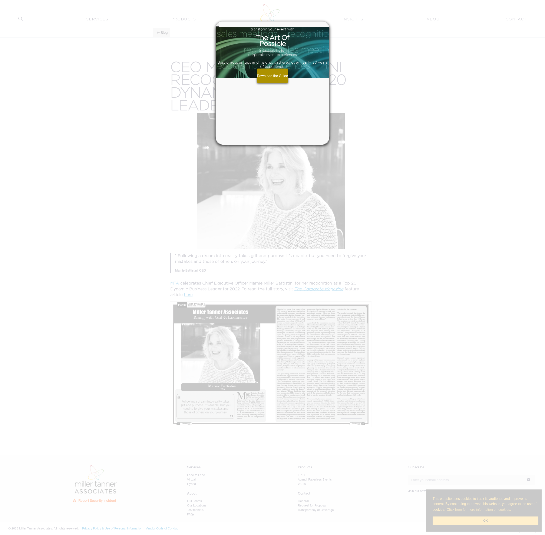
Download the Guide (272, 76)
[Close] (217, 24)
